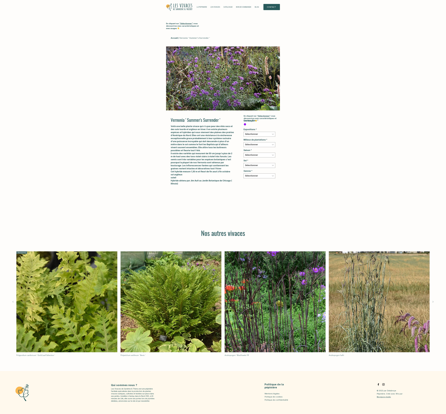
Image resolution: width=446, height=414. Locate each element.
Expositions (250, 129)
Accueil (174, 38)
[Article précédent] (13, 301)
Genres (248, 171)
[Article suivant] (433, 301)
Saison (248, 150)
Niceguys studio (384, 397)
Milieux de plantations (255, 140)
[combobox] (259, 134)
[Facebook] (378, 384)
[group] (223, 304)
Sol (246, 160)
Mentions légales (272, 394)
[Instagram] (383, 384)
